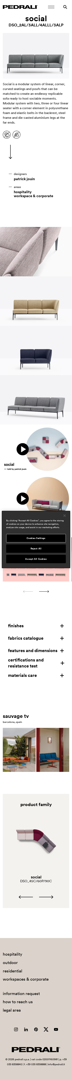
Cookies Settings (36, 538)
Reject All (36, 548)
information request (21, 993)
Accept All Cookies (36, 558)
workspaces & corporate (26, 979)
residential (12, 971)
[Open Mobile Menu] (51, 7)
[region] (36, 539)
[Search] (65, 7)
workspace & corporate (33, 196)
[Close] (64, 515)
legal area (12, 1010)
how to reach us (18, 1001)
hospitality (23, 192)
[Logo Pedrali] (20, 7)
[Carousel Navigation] (36, 591)
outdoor (10, 962)
